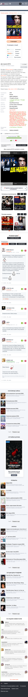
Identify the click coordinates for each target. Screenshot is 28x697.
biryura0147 (9, 339)
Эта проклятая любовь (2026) (13, 423)
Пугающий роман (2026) (11, 401)
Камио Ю (12, 121)
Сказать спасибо (21, 145)
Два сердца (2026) (10, 513)
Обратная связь (4, 691)
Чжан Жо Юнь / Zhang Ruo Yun (13, 575)
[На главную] (4, 4)
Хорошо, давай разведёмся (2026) (14, 498)
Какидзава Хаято (21, 120)
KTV (14, 110)
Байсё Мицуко (13, 119)
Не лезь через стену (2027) (12, 551)
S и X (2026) (8, 490)
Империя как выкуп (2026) (12, 408)
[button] (20, 16)
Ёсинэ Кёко (3, 75)
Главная (6, 683)
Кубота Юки (12, 120)
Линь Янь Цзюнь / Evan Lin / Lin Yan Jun (15, 590)
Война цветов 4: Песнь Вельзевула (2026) (15, 559)
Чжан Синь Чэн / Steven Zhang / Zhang (15, 582)
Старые (12, 243)
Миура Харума (9, 69)
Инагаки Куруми (15, 114)
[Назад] (18, 194)
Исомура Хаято (13, 123)
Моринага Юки (20, 118)
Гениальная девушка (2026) (12, 416)
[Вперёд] (22, 194)
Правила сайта (14, 688)
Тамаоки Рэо (19, 121)
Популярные (21, 243)
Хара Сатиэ (21, 125)
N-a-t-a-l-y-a (12, 133)
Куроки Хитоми (20, 115)
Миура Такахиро (22, 113)
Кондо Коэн (22, 119)
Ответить (4, 302)
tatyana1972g (10, 308)
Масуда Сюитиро (20, 124)
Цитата (9, 302)
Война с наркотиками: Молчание (13, 505)
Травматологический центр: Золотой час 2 (16, 529)
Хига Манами (13, 113)
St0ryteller (9, 288)
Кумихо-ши (9, 360)
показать (4, 146)
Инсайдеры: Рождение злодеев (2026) (15, 544)
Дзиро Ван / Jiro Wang (11, 605)
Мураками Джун (14, 116)
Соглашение (23, 686)
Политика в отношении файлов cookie (10, 686)
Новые (5, 243)
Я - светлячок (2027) (11, 536)
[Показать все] (25, 194)
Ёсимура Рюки (13, 125)
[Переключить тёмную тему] (20, 4)
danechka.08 (9, 250)
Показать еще (16, 432)
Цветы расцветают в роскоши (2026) (15, 393)
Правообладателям (5, 688)
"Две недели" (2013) (12, 89)
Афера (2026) (9, 483)
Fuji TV (11, 110)
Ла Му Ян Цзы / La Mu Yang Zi (13, 597)
